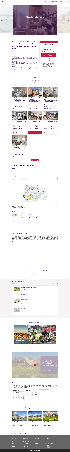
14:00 (28, 396)
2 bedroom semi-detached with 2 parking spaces (19, 101)
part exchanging (29, 300)
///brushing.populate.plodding (22, 207)
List (56, 84)
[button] (56, 202)
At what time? (28, 390)
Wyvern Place (31, 421)
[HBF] (48, 446)
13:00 (32, 394)
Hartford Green (47, 421)
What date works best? (16, 390)
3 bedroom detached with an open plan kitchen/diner (34, 125)
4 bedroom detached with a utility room (19, 149)
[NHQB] (36, 446)
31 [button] (13, 401)
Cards (53, 84)
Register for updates (35, 160)
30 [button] (23, 400)
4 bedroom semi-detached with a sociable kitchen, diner (50, 125)
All (56, 283)
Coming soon (55, 178)
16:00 (32, 398)
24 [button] (13, 400)
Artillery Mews (16, 421)
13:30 (36, 394)
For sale (50, 178)
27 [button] (18, 400)
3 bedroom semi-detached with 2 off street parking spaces (35, 101)
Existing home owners (51, 283)
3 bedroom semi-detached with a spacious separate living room (19, 125)
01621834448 (48, 47)
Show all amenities (35, 274)
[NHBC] (26, 446)
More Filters (35, 84)
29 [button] (21, 400)
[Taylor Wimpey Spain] (13, 446)
